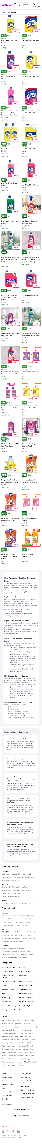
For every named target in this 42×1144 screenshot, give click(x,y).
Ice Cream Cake (24, 875)
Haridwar (5, 1045)
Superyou (30, 942)
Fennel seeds (6, 926)
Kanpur (23, 1048)
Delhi (11, 1039)
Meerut (4, 1058)
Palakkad (16, 1061)
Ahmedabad (10, 1026)
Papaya (22, 926)
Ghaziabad (26, 1039)
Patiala (4, 1064)
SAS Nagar (20, 1068)
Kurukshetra (6, 1055)
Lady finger (5, 923)
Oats (15, 878)
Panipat (31, 1061)
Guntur (12, 1042)
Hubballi (22, 1045)
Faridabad (18, 1039)
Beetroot (5, 919)
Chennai (4, 1036)
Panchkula (23, 1061)
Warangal (27, 1074)
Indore (4, 1048)
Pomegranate (22, 916)
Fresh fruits (15, 958)
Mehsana (11, 1058)
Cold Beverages (7, 878)
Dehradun (5, 1039)
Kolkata (24, 1052)
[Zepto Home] (7, 4)
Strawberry (12, 916)
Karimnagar (5, 1052)
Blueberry (15, 926)
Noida (10, 1061)
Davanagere (22, 1036)
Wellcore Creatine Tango (20, 887)
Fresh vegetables (26, 958)
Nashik (4, 1061)
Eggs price (29, 955)
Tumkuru (10, 1071)
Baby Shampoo (7, 881)
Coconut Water (7, 894)
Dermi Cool (22, 904)
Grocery (4, 952)
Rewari (4, 1068)
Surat (3, 1071)
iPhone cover (27, 891)
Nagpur (31, 1058)
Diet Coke (16, 894)
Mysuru (25, 1058)
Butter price (14, 961)
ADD (15, 30)
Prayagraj (11, 1064)
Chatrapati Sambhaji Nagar (20, 1032)
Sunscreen (14, 875)
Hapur (27, 1042)
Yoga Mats (16, 881)
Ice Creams (5, 875)
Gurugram (20, 1042)
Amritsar (25, 1026)
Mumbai (18, 1058)
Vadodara (24, 1071)
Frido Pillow (13, 904)
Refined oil (5, 961)
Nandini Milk (22, 939)
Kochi (18, 1052)
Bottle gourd (21, 919)
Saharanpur (11, 1068)
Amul (29, 939)
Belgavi (10, 1029)
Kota (30, 1052)
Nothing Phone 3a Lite (9, 891)
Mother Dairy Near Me (9, 942)
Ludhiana (22, 1055)
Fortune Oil (22, 942)
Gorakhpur (5, 1042)
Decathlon (31, 904)
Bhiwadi (25, 1029)
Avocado (5, 916)
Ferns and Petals (19, 945)
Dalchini (25, 923)
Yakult (4, 936)
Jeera (28, 926)
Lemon (19, 923)
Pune (26, 1064)
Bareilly (4, 1029)
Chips (19, 952)
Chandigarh (5, 1032)
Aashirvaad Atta (20, 936)
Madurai (29, 1055)
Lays (3, 939)
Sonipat (27, 1068)
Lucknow (14, 1055)
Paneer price (24, 961)
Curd (24, 952)
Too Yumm (30, 936)
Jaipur (10, 1048)
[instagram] (4, 1140)
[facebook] (14, 1140)
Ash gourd (12, 919)
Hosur (16, 1045)
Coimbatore (13, 1036)
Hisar (11, 1045)
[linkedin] (19, 1140)
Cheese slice (6, 958)
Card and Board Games (26, 878)
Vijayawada (18, 1074)
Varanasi (4, 1074)
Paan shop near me (18, 955)
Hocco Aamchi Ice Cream (10, 897)
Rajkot (31, 1064)
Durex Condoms (7, 945)
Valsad (31, 1071)
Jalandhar (16, 1048)
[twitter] (9, 1140)
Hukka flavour (6, 955)
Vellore (11, 1074)
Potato (13, 923)
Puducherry (19, 1064)
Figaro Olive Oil (11, 939)
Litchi (20, 891)
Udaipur (16, 1071)
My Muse (10, 936)
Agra (3, 1026)
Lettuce (13, 929)
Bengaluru (17, 1029)
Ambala (18, 1026)
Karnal (13, 1052)
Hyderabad (30, 1045)
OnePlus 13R (6, 887)
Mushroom (5, 929)
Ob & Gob (5, 904)
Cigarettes (12, 952)
